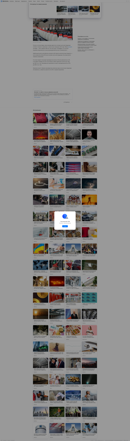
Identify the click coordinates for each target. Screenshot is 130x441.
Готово (65, 226)
